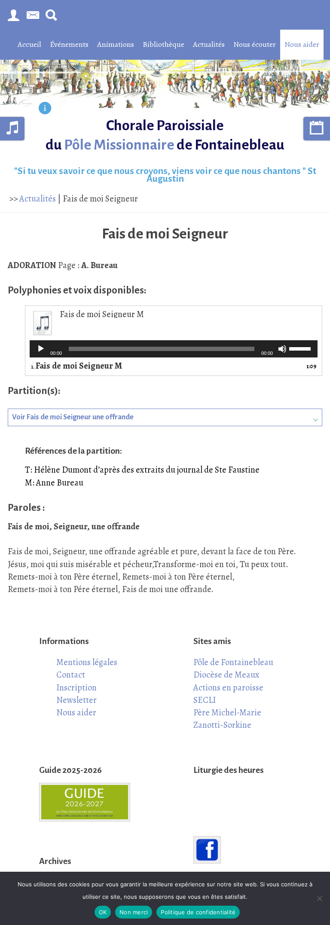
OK (103, 912)
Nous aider (301, 44)
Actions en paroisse (228, 687)
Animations (115, 44)
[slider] (301, 348)
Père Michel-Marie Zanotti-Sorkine (227, 718)
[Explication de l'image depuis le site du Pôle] (45, 109)
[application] (174, 348)
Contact (70, 675)
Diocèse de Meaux (226, 675)
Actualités (209, 44)
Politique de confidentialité (198, 912)
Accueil (29, 44)
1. (76, 366)
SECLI (204, 700)
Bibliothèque (163, 44)
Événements (69, 44)
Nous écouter (254, 44)
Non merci (133, 912)
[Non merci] (319, 898)
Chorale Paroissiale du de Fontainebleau (165, 135)
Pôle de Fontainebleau (233, 662)
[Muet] (282, 349)
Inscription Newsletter (76, 693)
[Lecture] (41, 349)
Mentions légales (86, 662)
